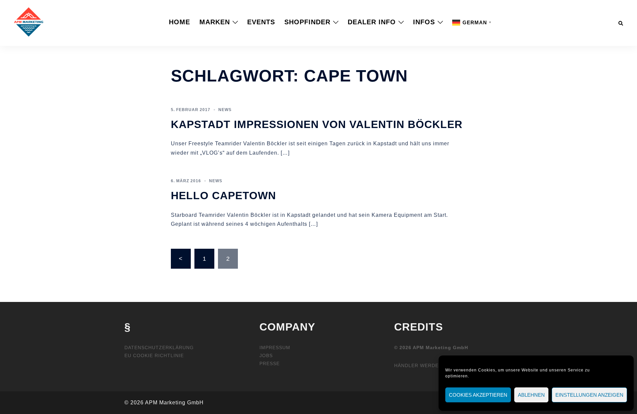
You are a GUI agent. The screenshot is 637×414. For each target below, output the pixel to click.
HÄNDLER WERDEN (418, 365)
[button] (621, 22)
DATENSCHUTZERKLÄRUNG (159, 347)
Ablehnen (531, 395)
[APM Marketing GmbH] (28, 21)
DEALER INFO (372, 22)
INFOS (424, 22)
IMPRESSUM (274, 347)
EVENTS (261, 22)
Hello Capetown (223, 196)
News (225, 109)
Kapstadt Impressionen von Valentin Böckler (316, 124)
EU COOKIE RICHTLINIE (154, 355)
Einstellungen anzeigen (589, 395)
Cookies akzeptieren (478, 395)
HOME (179, 22)
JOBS (266, 355)
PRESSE (269, 363)
